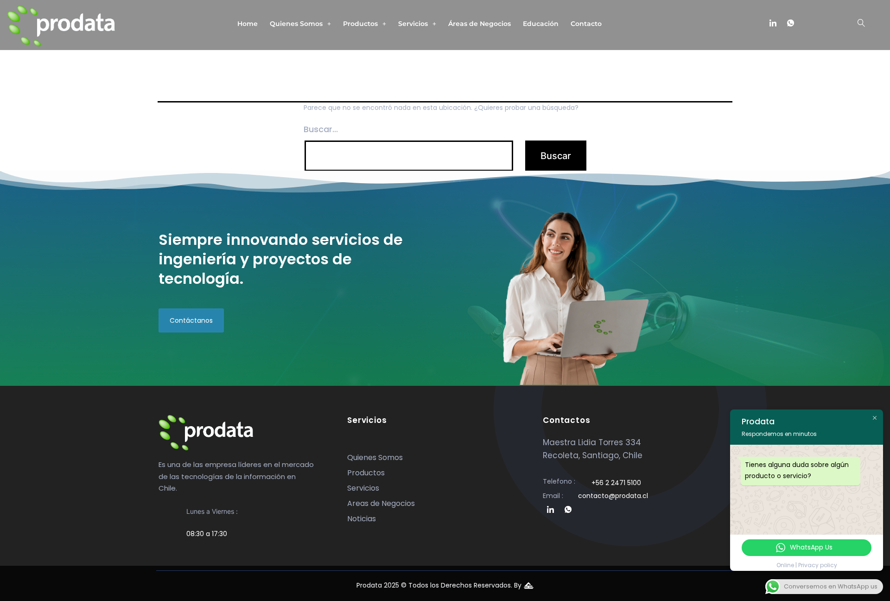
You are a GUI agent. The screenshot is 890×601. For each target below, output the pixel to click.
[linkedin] (773, 24)
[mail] (808, 24)
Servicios (413, 23)
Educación (541, 23)
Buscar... (321, 129)
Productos (360, 23)
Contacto (586, 23)
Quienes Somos (296, 23)
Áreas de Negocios (479, 23)
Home (247, 23)
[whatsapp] (790, 24)
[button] (300, 24)
